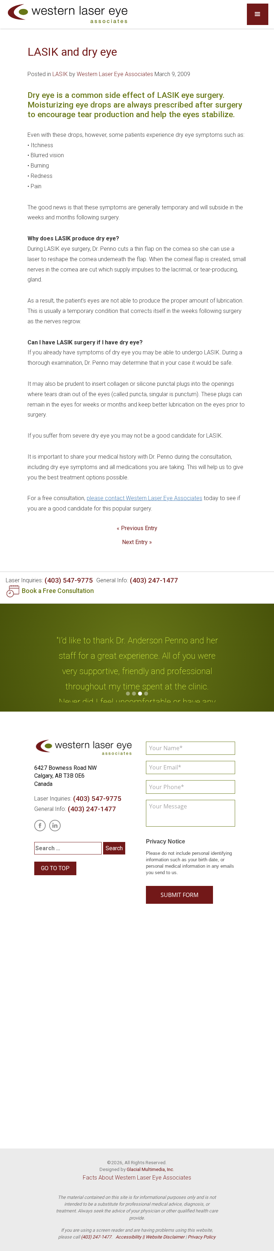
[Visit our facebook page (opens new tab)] (40, 825)
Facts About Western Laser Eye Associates (137, 1177)
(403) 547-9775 (69, 580)
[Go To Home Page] (84, 748)
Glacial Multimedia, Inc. (150, 1169)
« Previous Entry (137, 528)
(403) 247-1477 (154, 580)
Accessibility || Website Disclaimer (150, 1237)
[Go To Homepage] (68, 14)
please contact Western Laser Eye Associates (144, 498)
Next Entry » (137, 542)
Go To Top (55, 868)
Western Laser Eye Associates (115, 74)
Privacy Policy (201, 1237)
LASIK (60, 74)
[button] (257, 14)
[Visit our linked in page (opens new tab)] (55, 825)
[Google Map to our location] (137, 1028)
